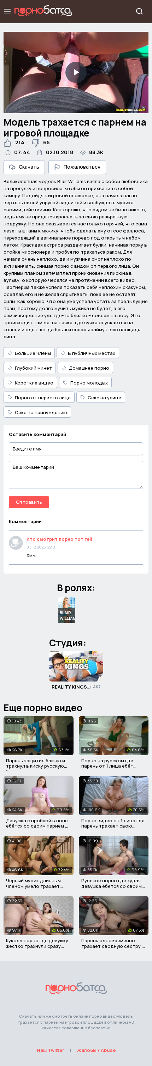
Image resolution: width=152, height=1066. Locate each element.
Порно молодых (89, 383)
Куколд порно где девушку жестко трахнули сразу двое (37, 946)
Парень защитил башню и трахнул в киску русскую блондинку (35, 766)
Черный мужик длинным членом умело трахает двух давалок (33, 886)
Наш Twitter (50, 1050)
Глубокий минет (33, 368)
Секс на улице (104, 397)
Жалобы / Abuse (96, 1050)
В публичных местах (91, 353)
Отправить (29, 502)
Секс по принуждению (41, 412)
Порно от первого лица (43, 397)
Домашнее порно (89, 368)
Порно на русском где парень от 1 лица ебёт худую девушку (107, 766)
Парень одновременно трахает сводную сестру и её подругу (113, 946)
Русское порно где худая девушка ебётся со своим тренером (111, 886)
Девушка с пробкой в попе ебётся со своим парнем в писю (37, 826)
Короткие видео (34, 383)
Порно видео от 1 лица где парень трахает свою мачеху (113, 826)
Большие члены (33, 353)
